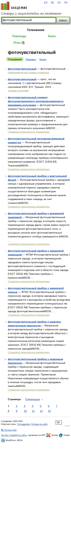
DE (52, 2)
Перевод (30, 59)
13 (49, 410)
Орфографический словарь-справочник (28, 72)
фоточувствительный (22, 68)
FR (65, 2)
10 (25, 410)
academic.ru (14, 6)
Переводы (19, 36)
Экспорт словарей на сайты (14, 435)
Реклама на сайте (39, 424)
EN (45, 2)
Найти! (63, 20)
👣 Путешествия (9, 430)
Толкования (35, 30)
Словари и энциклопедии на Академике (31, 13)
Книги (52, 36)
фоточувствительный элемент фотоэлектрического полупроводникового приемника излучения (36, 101)
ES (59, 2)
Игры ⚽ (19, 42)
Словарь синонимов (18, 90)
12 (41, 410)
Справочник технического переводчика (29, 132)
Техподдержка (23, 424)
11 (33, 410)
